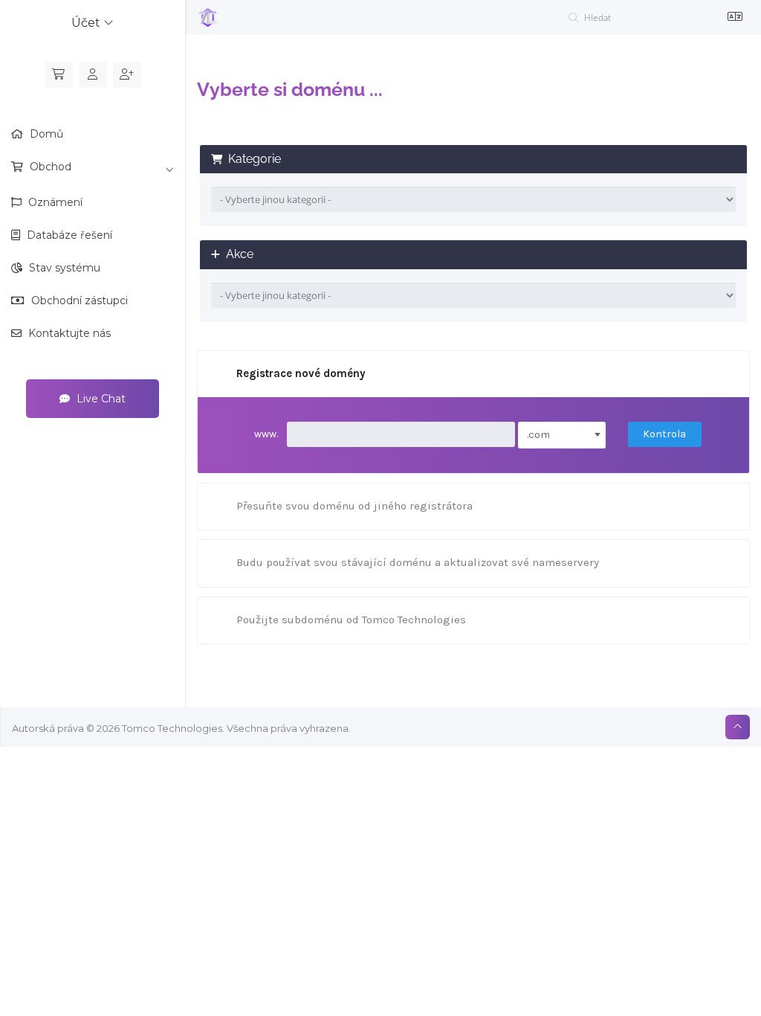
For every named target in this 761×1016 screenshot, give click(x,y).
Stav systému (63, 267)
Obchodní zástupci (78, 300)
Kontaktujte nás (68, 333)
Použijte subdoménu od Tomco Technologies (351, 619)
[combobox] (562, 435)
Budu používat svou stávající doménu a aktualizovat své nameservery (417, 562)
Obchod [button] (49, 166)
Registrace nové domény (301, 373)
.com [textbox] (538, 434)
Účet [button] (87, 23)
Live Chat (100, 398)
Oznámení (53, 202)
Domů (45, 134)
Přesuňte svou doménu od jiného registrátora (354, 505)
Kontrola (664, 434)
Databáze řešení (68, 235)
